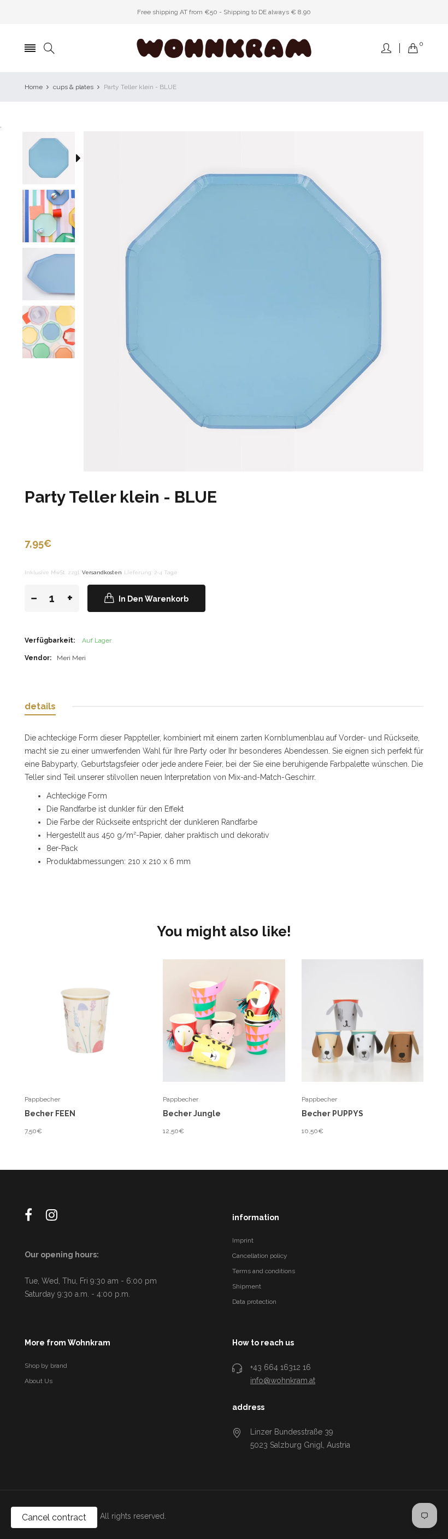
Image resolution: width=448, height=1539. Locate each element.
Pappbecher (42, 1099)
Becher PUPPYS (332, 1113)
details (40, 706)
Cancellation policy (259, 1256)
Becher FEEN (50, 1113)
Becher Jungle (192, 1113)
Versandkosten (102, 572)
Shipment (246, 1286)
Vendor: (38, 658)
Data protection (254, 1301)
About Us (38, 1381)
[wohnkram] (224, 48)
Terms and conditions (263, 1271)
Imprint (243, 1240)
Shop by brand (46, 1365)
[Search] (49, 48)
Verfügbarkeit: (50, 640)
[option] (54, 160)
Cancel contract (54, 1517)
